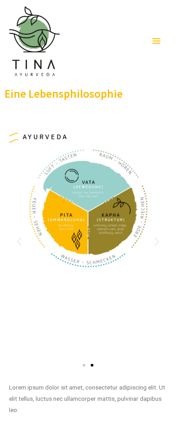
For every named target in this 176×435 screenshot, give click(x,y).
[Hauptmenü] (156, 41)
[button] (84, 365)
